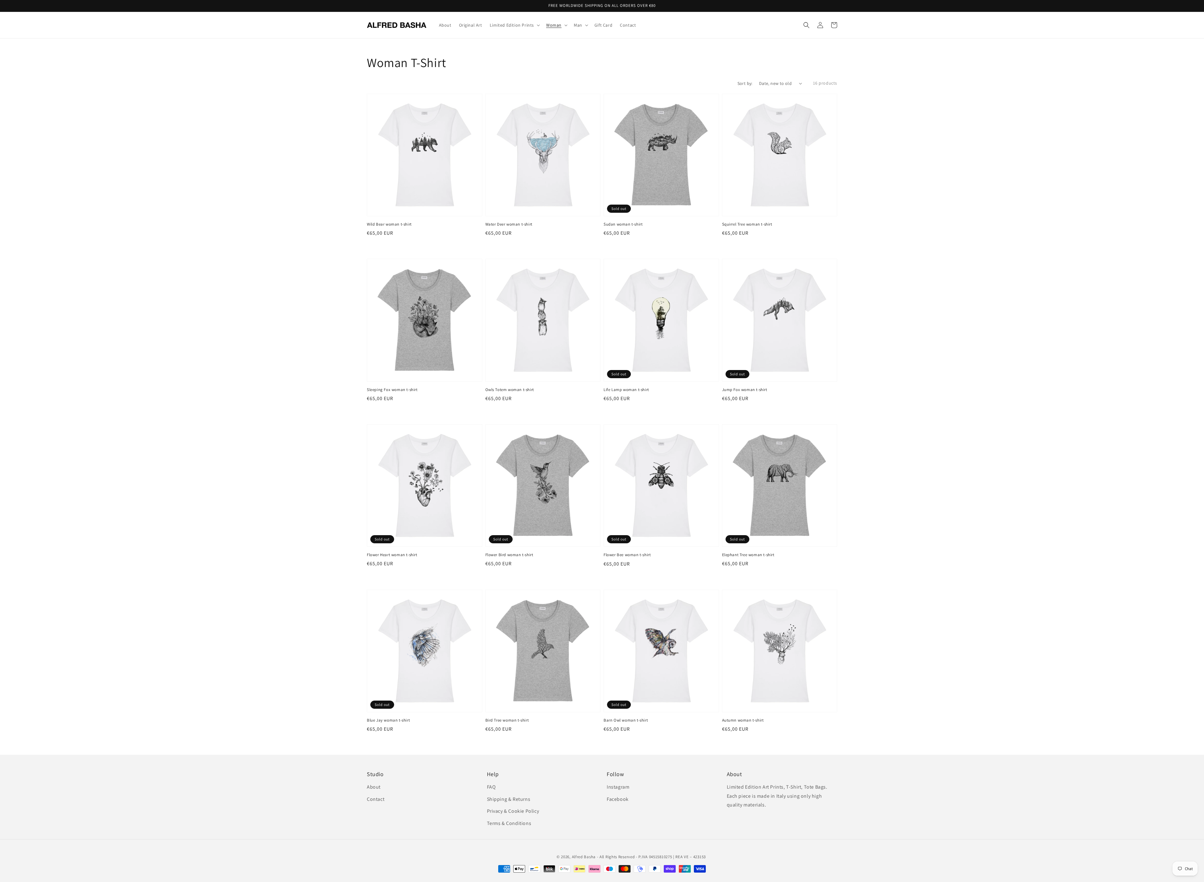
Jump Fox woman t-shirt (744, 389)
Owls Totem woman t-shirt (509, 389)
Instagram (618, 787)
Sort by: (744, 83)
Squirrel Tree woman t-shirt (747, 224)
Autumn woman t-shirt (743, 720)
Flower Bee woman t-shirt (627, 554)
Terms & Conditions (509, 823)
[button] (806, 25)
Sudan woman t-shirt (623, 224)
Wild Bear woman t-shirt (389, 224)
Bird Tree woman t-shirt (507, 720)
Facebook (618, 799)
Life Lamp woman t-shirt (626, 389)
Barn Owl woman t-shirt (626, 720)
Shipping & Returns (509, 799)
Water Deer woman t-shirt (508, 224)
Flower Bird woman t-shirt (509, 554)
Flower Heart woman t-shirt (392, 554)
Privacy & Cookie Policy (513, 811)
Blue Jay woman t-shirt (388, 720)
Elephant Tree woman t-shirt (748, 554)
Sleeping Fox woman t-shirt (392, 389)
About (374, 787)
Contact (375, 799)
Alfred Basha (584, 856)
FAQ (491, 787)
